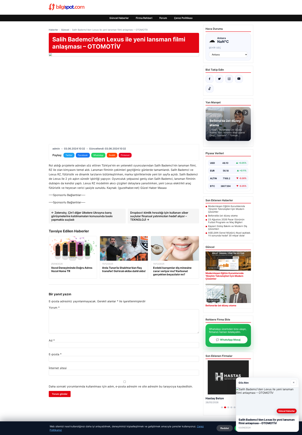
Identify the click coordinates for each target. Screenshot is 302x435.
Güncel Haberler (119, 17)
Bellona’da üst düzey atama (223, 215)
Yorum (54, 307)
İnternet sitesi (58, 368)
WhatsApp (98, 155)
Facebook (83, 155)
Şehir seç (215, 47)
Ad (52, 340)
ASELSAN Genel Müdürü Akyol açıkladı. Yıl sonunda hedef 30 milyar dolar (229, 234)
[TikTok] (210, 89)
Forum (163, 17)
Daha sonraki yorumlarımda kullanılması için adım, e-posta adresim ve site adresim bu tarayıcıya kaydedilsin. (121, 386)
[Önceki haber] (238, 113)
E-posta (55, 354)
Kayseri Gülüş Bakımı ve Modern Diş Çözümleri (227, 227)
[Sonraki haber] (245, 113)
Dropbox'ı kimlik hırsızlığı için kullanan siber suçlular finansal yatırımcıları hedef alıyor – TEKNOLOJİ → (159, 216)
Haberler (53, 29)
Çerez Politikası (183, 17)
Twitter (69, 155)
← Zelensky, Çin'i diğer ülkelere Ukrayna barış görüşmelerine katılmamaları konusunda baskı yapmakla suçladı (82, 216)
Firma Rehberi (144, 17)
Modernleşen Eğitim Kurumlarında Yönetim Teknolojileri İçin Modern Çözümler (226, 209)
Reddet (224, 428)
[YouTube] (239, 79)
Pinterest (125, 155)
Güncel (65, 29)
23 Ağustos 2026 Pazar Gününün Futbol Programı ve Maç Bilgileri (226, 221)
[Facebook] (210, 79)
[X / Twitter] (219, 79)
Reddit (112, 155)
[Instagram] (229, 79)
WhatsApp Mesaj (228, 339)
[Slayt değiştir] (222, 407)
